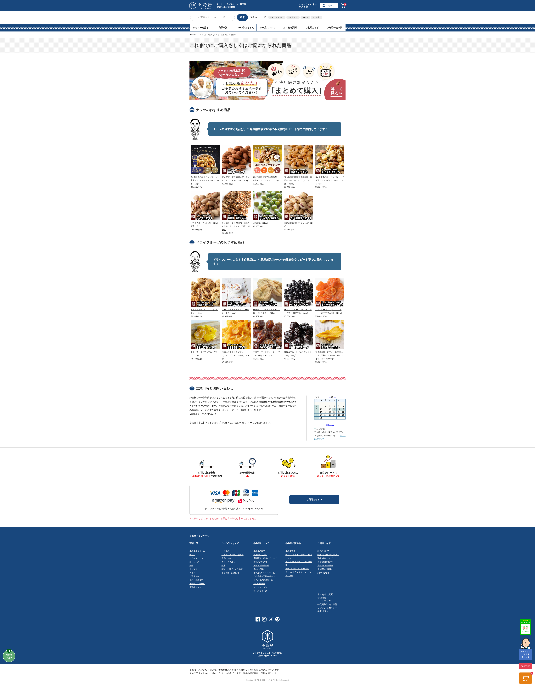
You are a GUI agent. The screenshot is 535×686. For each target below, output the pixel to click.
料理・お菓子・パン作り (232, 569)
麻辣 (306, 17)
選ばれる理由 (259, 569)
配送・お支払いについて (328, 555)
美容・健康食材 (196, 580)
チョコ (192, 573)
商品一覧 (223, 27)
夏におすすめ (277, 17)
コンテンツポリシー (327, 608)
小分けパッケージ (197, 583)
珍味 (191, 565)
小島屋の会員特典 (325, 565)
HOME (193, 35)
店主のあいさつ (260, 562)
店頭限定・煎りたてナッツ (265, 558)
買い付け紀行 (259, 583)
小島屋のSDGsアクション (264, 573)
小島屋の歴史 (259, 551)
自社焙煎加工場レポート (264, 576)
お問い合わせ (323, 573)
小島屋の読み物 (334, 27)
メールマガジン (260, 587)
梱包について (323, 551)
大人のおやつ (227, 558)
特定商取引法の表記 (327, 604)
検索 (242, 17)
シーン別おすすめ (245, 27)
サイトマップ (324, 601)
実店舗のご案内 (260, 555)
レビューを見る (201, 27)
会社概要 (321, 598)
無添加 (317, 17)
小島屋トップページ (199, 536)
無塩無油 (293, 17)
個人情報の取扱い (325, 569)
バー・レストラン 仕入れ (233, 555)
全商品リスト (195, 587)
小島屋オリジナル (197, 551)
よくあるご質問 (325, 594)
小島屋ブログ (291, 551)
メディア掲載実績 (261, 565)
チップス (193, 569)
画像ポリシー (324, 611)
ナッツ (192, 555)
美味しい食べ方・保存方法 (297, 568)
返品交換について (325, 558)
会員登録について (325, 562)
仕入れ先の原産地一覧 (263, 580)
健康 (223, 565)
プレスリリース (260, 591)
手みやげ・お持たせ (230, 573)
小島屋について (267, 27)
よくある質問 (290, 27)
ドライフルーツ (196, 558)
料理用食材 (194, 576)
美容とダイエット (229, 562)
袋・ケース (194, 562)
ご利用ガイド (312, 27)
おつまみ (225, 551)
